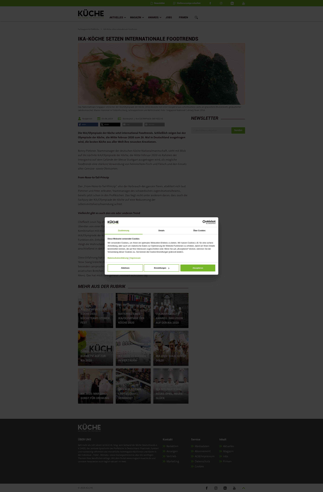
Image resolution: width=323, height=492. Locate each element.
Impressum (135, 258)
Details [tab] (161, 230)
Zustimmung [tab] (123, 230)
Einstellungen (160, 268)
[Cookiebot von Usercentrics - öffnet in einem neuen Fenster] (204, 222)
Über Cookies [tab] (199, 230)
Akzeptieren (198, 268)
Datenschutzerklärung (118, 258)
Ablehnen (125, 268)
